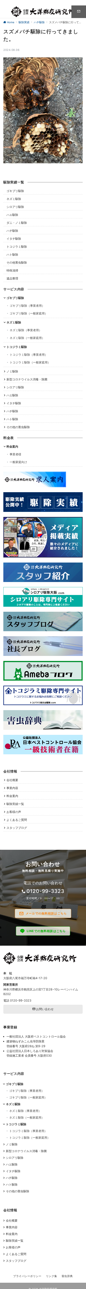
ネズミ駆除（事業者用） (26, 330)
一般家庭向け (18, 462)
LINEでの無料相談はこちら (46, 931)
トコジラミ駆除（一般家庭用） (30, 362)
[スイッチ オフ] (78, 11)
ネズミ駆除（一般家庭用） (27, 338)
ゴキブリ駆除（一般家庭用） (29, 313)
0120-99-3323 (45, 891)
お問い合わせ (44, 1009)
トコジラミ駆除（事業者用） (29, 354)
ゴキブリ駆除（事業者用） (27, 305)
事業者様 (15, 454)
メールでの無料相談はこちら (46, 913)
